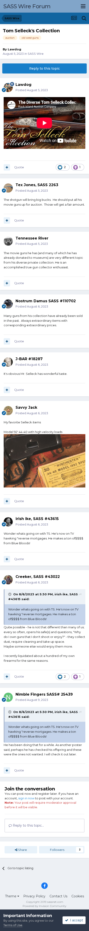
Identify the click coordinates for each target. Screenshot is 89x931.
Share (22, 850)
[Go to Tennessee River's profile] (8, 241)
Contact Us (58, 896)
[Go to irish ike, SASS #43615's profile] (8, 521)
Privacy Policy (34, 896)
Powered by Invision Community (44, 906)
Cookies (77, 896)
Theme (11, 896)
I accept (75, 920)
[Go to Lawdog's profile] (8, 87)
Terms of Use (12, 925)
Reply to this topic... (28, 825)
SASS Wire (36, 53)
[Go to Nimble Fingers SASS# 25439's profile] (8, 697)
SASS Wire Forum (27, 6)
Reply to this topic (44, 68)
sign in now (26, 798)
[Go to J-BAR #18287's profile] (8, 362)
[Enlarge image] (44, 460)
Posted (32, 90)
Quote (19, 167)
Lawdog (14, 49)
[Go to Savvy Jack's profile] (8, 410)
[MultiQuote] (7, 167)
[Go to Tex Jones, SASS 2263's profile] (8, 188)
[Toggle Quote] (10, 594)
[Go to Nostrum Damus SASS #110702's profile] (8, 303)
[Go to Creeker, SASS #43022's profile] (8, 579)
